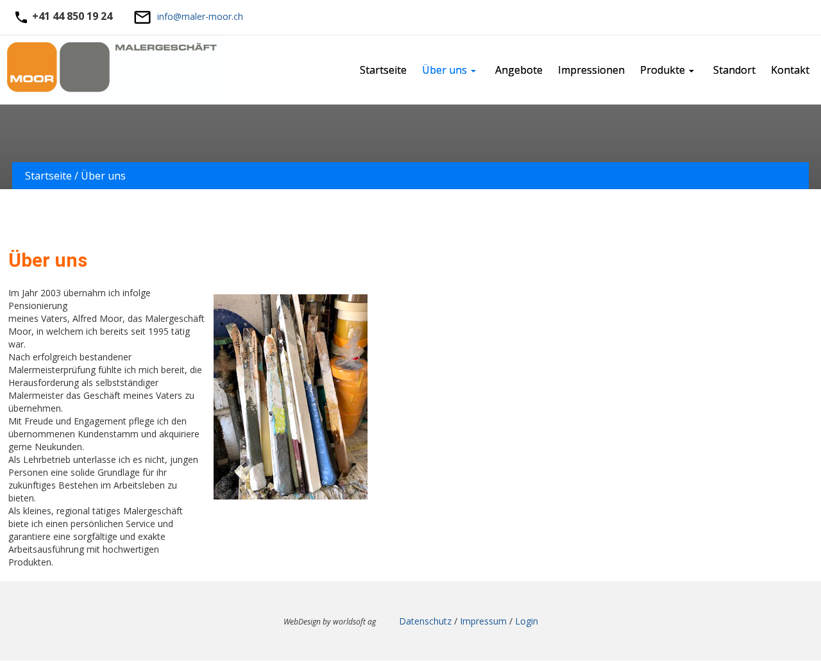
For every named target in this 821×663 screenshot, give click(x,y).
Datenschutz (425, 621)
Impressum (483, 621)
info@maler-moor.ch (200, 16)
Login (526, 621)
